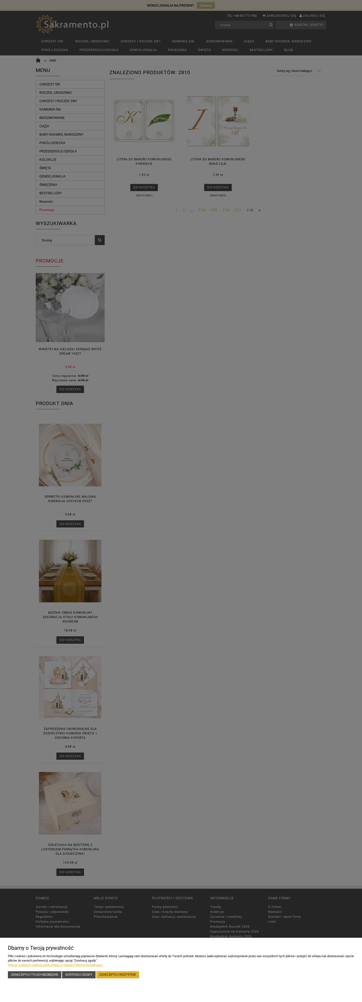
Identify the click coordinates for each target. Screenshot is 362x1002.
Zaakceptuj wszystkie (117, 974)
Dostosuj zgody (78, 974)
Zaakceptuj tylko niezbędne (34, 974)
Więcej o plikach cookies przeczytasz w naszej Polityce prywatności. (55, 965)
